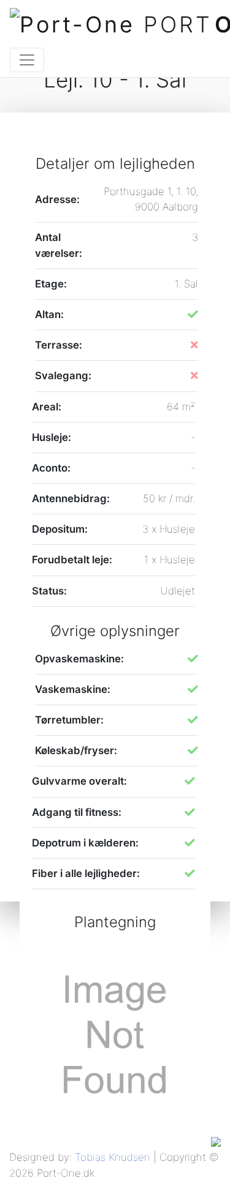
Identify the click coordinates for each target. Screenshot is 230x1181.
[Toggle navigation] (27, 60)
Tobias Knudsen (112, 1157)
